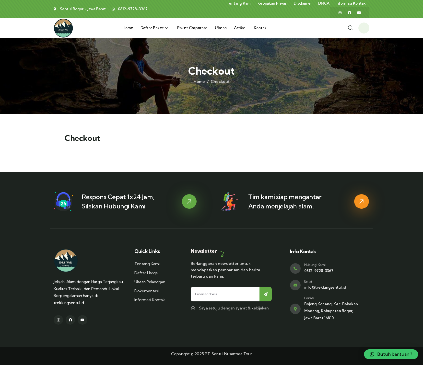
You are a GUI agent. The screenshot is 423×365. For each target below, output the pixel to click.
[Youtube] (359, 12)
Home (128, 27)
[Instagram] (340, 12)
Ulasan (221, 27)
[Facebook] (349, 12)
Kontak (260, 27)
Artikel (240, 27)
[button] (391, 354)
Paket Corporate (192, 27)
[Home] (63, 28)
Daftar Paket (152, 27)
